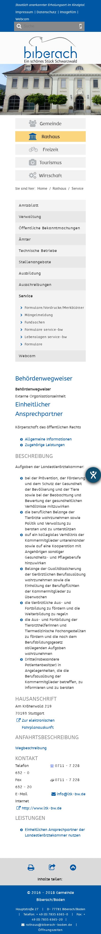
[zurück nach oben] (73, 869)
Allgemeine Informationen (48, 439)
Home (42, 188)
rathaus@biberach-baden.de (48, 925)
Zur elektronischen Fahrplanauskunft (38, 724)
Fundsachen (35, 322)
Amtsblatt (29, 205)
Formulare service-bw (44, 330)
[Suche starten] (80, 26)
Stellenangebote (35, 262)
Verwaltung (30, 216)
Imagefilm (68, 12)
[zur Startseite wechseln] (50, 61)
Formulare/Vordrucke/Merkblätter (54, 308)
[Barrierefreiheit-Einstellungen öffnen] (93, 475)
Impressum (24, 12)
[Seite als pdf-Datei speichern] (31, 869)
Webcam (22, 19)
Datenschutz (46, 12)
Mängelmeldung (39, 315)
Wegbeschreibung (31, 748)
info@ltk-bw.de (71, 794)
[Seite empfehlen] (52, 869)
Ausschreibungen (35, 284)
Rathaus (51, 137)
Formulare (34, 344)
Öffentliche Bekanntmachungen (49, 228)
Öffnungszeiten (50, 930)
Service (77, 188)
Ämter (25, 239)
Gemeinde (51, 124)
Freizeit (50, 150)
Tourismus (50, 163)
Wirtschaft (50, 176)
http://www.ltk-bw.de (42, 808)
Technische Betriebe (38, 250)
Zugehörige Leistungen (45, 445)
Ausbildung (30, 273)
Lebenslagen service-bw (46, 337)
